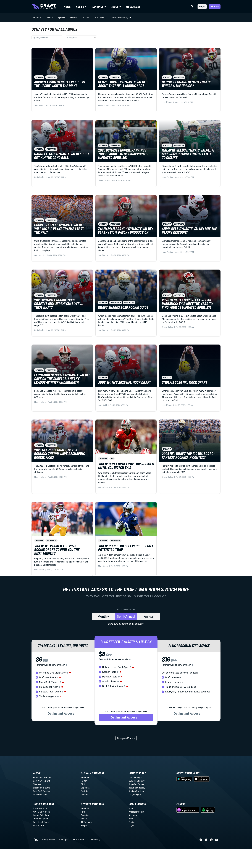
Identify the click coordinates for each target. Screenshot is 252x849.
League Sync (135, 794)
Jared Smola (167, 102)
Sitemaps (63, 839)
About (131, 808)
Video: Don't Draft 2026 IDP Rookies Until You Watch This (126, 466)
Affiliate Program (136, 812)
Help (131, 818)
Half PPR (85, 781)
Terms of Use (77, 839)
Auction (84, 794)
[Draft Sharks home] (44, 6)
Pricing (132, 822)
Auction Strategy (136, 791)
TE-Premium (86, 822)
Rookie (84, 818)
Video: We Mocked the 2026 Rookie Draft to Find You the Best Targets (57, 549)
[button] (70, 673)
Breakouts (37, 788)
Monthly (103, 616)
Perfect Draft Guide (42, 777)
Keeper (84, 825)
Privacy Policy (48, 839)
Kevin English (103, 105)
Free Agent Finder (41, 822)
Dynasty (61, 17)
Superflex (85, 788)
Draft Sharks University (119, 17)
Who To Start (39, 825)
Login (202, 6)
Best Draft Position (42, 791)
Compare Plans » (126, 738)
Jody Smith (38, 105)
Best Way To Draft (41, 781)
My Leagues (133, 6)
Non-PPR (85, 777)
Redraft (50, 17)
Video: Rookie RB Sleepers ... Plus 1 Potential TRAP (125, 548)
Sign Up (215, 6)
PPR (83, 784)
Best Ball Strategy (137, 788)
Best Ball (73, 17)
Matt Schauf (103, 487)
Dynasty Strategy (137, 781)
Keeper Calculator (41, 815)
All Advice (37, 17)
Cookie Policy (94, 839)
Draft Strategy (135, 777)
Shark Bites (99, 17)
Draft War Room (40, 808)
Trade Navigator (40, 818)
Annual (149, 616)
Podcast (86, 17)
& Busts (46, 788)
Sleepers (37, 784)
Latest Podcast (40, 794)
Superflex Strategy (137, 784)
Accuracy (133, 815)
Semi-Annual (126, 616)
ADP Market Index (41, 812)
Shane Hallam (103, 180)
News (67, 6)
